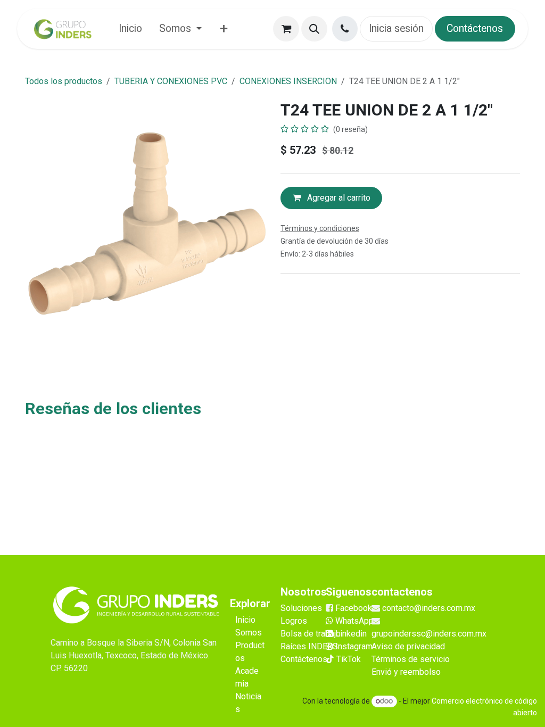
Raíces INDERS (309, 646)
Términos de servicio (410, 659)
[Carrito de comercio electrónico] (286, 29)
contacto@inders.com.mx (428, 608)
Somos (248, 632)
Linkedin (350, 634)
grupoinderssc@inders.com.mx (428, 634)
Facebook (353, 608)
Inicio (245, 620)
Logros (293, 621)
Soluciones (301, 608)
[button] (314, 29)
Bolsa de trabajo (310, 634)
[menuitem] (130, 28)
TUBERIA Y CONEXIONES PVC (170, 81)
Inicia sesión (396, 28)
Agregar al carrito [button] (337, 198)
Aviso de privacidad (408, 646)
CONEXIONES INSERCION (288, 81)
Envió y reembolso (406, 672)
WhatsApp (353, 621)
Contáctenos (475, 28)
